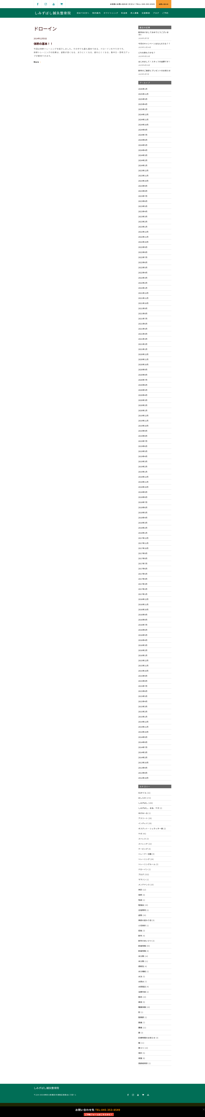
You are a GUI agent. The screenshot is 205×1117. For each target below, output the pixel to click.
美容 (140, 1002)
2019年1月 (142, 471)
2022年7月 (142, 257)
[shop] (61, 4)
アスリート (143, 818)
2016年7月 (142, 624)
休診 (140, 889)
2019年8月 (142, 436)
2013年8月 (142, 772)
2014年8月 (142, 742)
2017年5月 (142, 573)
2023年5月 (142, 206)
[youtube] (53, 4)
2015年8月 (142, 681)
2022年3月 (142, 277)
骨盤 (140, 1058)
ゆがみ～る (143, 813)
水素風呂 (142, 986)
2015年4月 (142, 701)
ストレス (142, 838)
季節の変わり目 (145, 920)
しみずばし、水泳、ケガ (148, 808)
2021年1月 (142, 349)
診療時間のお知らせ (146, 1037)
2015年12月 (143, 660)
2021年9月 (142, 308)
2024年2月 (142, 160)
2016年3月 (142, 645)
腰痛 (140, 1027)
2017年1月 (142, 594)
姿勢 (140, 915)
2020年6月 (142, 385)
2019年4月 (142, 456)
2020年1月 (142, 410)
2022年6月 (142, 262)
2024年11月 (143, 119)
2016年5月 (142, 635)
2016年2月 (142, 650)
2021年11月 (143, 298)
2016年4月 (142, 640)
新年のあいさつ (145, 940)
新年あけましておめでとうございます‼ (153, 33)
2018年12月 (143, 476)
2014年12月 (143, 721)
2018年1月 (142, 532)
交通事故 (146, 12)
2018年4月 (142, 517)
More (36, 61)
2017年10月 (143, 548)
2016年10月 (143, 609)
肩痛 (140, 1022)
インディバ (143, 823)
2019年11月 (143, 420)
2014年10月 (143, 732)
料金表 (124, 12)
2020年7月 (142, 379)
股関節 (141, 1017)
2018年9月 (142, 492)
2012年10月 (143, 778)
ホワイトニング (111, 12)
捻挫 (140, 930)
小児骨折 (142, 925)
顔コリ (141, 1048)
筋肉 (140, 997)
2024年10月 (143, 124)
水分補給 (142, 971)
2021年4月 (142, 333)
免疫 (140, 900)
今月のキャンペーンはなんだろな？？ (154, 43)
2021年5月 (142, 328)
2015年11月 (143, 665)
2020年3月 (142, 400)
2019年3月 (142, 461)
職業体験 (142, 1007)
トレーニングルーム (146, 864)
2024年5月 (142, 145)
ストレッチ (143, 843)
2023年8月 (142, 191)
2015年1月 (142, 716)
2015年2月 (142, 711)
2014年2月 (142, 757)
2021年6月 (142, 323)
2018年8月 (142, 497)
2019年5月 (142, 451)
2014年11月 (143, 726)
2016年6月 (142, 629)
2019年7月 (142, 441)
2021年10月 (143, 303)
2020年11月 (143, 359)
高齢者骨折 (143, 1063)
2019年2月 (142, 466)
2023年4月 (142, 211)
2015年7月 (142, 686)
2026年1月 (142, 89)
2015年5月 (142, 696)
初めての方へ (83, 12)
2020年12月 (143, 354)
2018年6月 (142, 507)
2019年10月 (143, 425)
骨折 (140, 1053)
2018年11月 (143, 482)
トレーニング (144, 859)
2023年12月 (143, 170)
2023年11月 (143, 175)
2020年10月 (143, 364)
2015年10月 (143, 670)
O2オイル (142, 792)
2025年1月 (142, 109)
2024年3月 (142, 155)
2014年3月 (142, 752)
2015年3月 (142, 706)
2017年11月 (143, 543)
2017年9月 (142, 553)
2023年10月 (143, 180)
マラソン (142, 879)
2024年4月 (142, 150)
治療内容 (142, 991)
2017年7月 (142, 563)
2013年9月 (142, 767)
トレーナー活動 (145, 854)
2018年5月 (142, 512)
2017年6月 (142, 568)
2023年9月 (142, 185)
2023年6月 (142, 201)
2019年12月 (143, 415)
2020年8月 (142, 374)
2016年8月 (142, 619)
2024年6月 (142, 139)
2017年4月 (142, 578)
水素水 (141, 981)
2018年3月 (142, 522)
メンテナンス (144, 884)
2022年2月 (142, 282)
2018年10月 (143, 487)
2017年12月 (143, 538)
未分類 (141, 956)
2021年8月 (142, 313)
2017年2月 (142, 589)
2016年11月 (143, 604)
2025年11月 (143, 94)
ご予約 (165, 12)
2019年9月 (142, 430)
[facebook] (37, 4)
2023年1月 (142, 226)
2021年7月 (142, 318)
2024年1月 (142, 165)
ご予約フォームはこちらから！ (98, 1114)
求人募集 (134, 12)
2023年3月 (142, 216)
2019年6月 (142, 446)
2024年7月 (142, 134)
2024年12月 (143, 114)
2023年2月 (142, 221)
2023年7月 (142, 196)
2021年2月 (142, 344)
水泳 (140, 976)
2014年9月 (142, 737)
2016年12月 (143, 599)
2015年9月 (142, 675)
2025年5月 (142, 99)
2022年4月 (142, 272)
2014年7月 (142, 747)
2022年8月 (142, 252)
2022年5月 (142, 267)
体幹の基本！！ (43, 44)
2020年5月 (142, 390)
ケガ (140, 833)
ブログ (156, 12)
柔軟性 (141, 966)
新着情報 (142, 945)
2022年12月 (143, 231)
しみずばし (143, 803)
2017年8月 (142, 558)
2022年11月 (143, 236)
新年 (140, 935)
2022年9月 (142, 247)
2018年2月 (142, 527)
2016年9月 (142, 614)
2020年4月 (142, 395)
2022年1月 (142, 288)
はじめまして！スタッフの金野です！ (154, 61)
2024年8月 (142, 129)
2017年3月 (142, 584)
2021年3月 (142, 339)
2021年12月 (143, 293)
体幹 (140, 894)
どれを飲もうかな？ (146, 52)
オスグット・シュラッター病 (150, 828)
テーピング (143, 848)
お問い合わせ (164, 4)
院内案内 (96, 12)
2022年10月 (143, 242)
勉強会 (141, 905)
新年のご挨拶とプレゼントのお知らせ (154, 70)
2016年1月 (142, 655)
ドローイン (143, 869)
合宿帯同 (142, 910)
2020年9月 (142, 369)
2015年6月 (142, 691)
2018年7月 (142, 502)
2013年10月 (143, 762)
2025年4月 (142, 104)
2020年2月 (142, 405)
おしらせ (142, 798)
